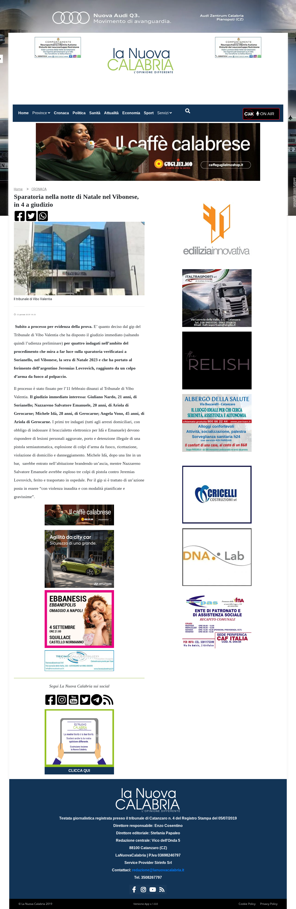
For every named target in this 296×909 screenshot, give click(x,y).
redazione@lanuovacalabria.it (158, 870)
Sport (149, 113)
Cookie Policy (247, 904)
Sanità (94, 113)
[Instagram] (143, 890)
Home (24, 113)
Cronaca (61, 113)
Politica (79, 113)
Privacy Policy (269, 904)
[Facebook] (134, 890)
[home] (141, 59)
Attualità (111, 113)
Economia (131, 113)
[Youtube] (152, 890)
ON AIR (266, 113)
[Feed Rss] (161, 890)
